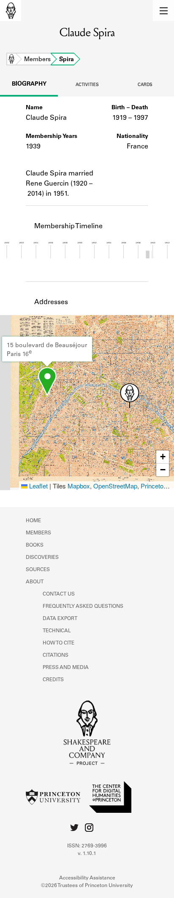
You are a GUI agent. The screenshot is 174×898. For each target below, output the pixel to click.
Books (35, 545)
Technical (57, 631)
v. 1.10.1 (87, 853)
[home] (10, 10)
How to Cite (58, 643)
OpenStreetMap (115, 485)
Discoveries (42, 557)
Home (11, 60)
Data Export (60, 618)
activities (87, 85)
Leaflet (37, 485)
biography (29, 84)
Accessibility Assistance (87, 878)
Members (37, 60)
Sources (38, 569)
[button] (163, 10)
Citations (55, 655)
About (35, 582)
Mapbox (79, 485)
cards (145, 85)
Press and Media (66, 667)
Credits (53, 679)
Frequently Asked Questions (83, 606)
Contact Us (59, 594)
